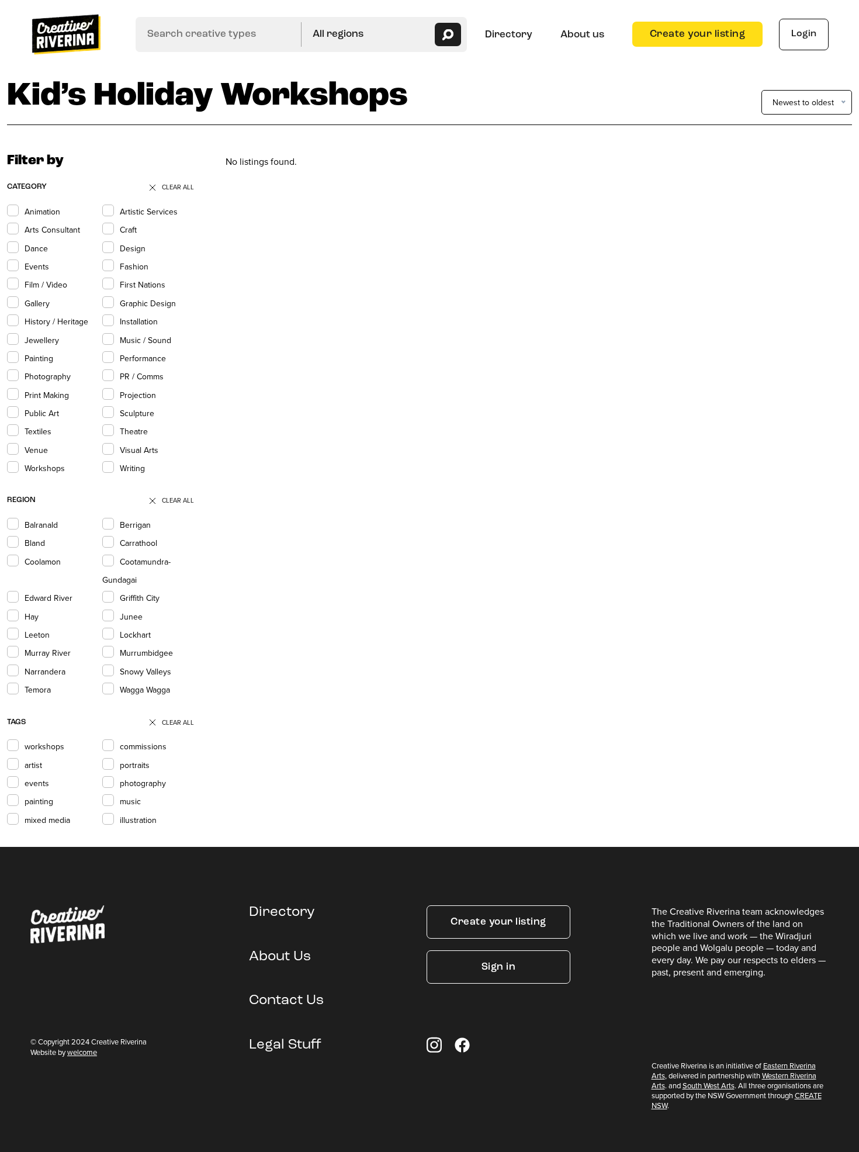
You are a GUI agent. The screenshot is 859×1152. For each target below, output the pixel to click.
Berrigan (135, 525)
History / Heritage (56, 321)
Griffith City (140, 598)
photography (143, 783)
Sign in (499, 967)
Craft (128, 230)
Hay (32, 616)
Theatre (134, 431)
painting (39, 801)
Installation (139, 321)
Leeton (37, 635)
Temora (38, 690)
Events (37, 266)
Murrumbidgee (146, 653)
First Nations (142, 284)
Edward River (48, 598)
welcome (82, 1052)
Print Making (47, 395)
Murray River (48, 653)
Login (803, 34)
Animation (42, 211)
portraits (135, 765)
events (37, 783)
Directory (508, 35)
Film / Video (46, 284)
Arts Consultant (52, 230)
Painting (39, 358)
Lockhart (135, 635)
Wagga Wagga (145, 690)
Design (133, 248)
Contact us (286, 1001)
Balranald (41, 525)
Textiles (38, 431)
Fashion (134, 266)
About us (582, 35)
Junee (131, 616)
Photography (48, 376)
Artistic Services (149, 211)
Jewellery (42, 340)
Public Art (42, 413)
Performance (143, 358)
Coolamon (43, 562)
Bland (35, 543)
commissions (143, 746)
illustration (138, 820)
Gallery (37, 303)
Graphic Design (148, 303)
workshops (44, 746)
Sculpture (137, 413)
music (130, 801)
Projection (138, 395)
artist (33, 765)
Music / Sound (145, 340)
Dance (36, 248)
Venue (36, 450)
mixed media (47, 820)
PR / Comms (142, 376)
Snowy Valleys (145, 671)
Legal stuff (285, 1045)
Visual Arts (139, 450)
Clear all (178, 187)
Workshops (45, 468)
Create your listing (698, 34)
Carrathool (138, 543)
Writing (132, 468)
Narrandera (45, 671)
